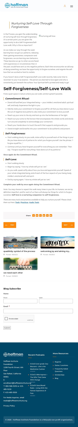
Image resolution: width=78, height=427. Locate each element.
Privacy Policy (9, 406)
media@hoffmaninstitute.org (15, 401)
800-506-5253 (11, 386)
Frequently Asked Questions (61, 370)
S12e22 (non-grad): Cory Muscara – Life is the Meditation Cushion (39, 366)
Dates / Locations (61, 365)
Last (41, 297)
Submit (7, 328)
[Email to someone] (50, 215)
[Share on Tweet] (37, 215)
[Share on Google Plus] (40, 215)
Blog (56, 378)
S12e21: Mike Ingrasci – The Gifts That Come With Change (39, 377)
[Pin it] (47, 215)
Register (58, 362)
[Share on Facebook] (33, 215)
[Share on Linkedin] (43, 215)
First (5, 297)
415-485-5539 (11, 392)
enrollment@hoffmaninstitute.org (17, 383)
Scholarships (59, 375)
